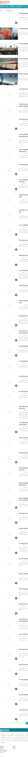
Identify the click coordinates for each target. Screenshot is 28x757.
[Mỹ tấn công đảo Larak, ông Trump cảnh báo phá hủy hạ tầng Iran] (9, 79)
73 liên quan (24, 30)
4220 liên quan (24, 651)
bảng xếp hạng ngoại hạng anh (20, 737)
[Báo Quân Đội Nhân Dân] (21, 410)
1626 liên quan (24, 666)
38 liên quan (25, 348)
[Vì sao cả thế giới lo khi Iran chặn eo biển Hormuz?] (9, 685)
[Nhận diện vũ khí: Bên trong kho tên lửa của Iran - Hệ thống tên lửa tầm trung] (9, 412)
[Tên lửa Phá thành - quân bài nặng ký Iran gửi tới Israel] (9, 700)
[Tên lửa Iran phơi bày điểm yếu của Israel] (9, 564)
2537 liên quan (25, 153)
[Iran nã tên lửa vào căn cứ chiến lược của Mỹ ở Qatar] (9, 655)
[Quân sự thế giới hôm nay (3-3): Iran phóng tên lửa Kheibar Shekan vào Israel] (9, 473)
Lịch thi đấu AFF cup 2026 (6, 739)
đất (1, 740)
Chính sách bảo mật (3, 751)
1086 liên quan (24, 257)
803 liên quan (25, 335)
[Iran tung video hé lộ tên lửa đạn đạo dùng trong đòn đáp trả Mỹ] (9, 124)
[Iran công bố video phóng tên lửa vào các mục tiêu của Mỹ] (9, 170)
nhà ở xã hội (3, 735)
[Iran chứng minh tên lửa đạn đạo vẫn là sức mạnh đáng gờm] (9, 94)
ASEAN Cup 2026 (10, 735)
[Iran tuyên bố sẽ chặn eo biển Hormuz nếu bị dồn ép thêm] (9, 715)
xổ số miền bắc (3, 737)
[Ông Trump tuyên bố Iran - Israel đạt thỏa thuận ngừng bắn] (9, 670)
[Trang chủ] (4, 2)
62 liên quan (24, 502)
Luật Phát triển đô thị (23, 739)
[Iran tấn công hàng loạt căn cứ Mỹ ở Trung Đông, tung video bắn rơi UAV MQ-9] (9, 185)
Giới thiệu (1, 748)
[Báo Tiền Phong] (20, 61)
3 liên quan (23, 15)
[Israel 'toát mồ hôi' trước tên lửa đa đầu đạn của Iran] (9, 639)
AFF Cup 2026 (10, 737)
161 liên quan (25, 138)
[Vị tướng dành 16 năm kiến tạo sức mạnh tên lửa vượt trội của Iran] (9, 549)
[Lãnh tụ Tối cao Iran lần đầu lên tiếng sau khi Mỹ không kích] (9, 609)
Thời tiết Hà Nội (15, 739)
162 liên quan (24, 76)
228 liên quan (24, 681)
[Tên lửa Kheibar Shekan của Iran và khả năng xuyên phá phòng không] (9, 49)
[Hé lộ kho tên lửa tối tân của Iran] (9, 291)
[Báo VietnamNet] (20, 121)
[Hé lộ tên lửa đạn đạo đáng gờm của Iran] (9, 64)
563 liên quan (24, 515)
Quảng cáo (2, 752)
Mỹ (4, 740)
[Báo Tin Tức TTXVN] (20, 91)
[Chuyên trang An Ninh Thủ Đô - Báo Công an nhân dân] (20, 15)
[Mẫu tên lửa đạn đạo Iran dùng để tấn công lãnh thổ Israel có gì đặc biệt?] (9, 200)
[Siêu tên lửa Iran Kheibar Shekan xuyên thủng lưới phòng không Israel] (9, 458)
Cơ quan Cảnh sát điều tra (19, 735)
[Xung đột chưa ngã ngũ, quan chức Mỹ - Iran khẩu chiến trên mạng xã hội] (9, 215)
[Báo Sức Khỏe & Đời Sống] (20, 636)
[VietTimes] (20, 623)
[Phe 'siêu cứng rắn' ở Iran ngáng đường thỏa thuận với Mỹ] (9, 245)
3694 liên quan (24, 166)
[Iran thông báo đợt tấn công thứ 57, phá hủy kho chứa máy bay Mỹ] (9, 366)
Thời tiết (7, 740)
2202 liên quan (24, 530)
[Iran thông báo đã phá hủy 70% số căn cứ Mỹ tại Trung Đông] (9, 397)
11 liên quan (24, 560)
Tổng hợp (14, 748)
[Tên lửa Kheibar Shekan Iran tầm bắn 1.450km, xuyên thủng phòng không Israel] (9, 488)
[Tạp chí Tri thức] (20, 76)
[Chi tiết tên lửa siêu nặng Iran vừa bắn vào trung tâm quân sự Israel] (9, 381)
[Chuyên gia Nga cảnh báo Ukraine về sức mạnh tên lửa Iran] (9, 34)
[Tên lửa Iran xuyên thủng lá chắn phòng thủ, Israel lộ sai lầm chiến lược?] (9, 306)
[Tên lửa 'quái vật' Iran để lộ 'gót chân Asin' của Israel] (9, 579)
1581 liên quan (24, 242)
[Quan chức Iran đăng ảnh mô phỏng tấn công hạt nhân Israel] (9, 518)
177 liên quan (24, 606)
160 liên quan (24, 121)
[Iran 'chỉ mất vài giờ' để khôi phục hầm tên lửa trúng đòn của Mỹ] (9, 276)
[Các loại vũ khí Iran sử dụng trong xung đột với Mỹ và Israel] (9, 443)
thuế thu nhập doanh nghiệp (16, 740)
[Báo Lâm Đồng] (20, 108)
